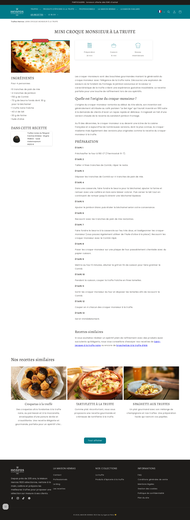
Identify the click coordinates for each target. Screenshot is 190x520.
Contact (57, 475)
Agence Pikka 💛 (110, 515)
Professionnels (60, 479)
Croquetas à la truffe (38, 404)
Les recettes (59, 488)
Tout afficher (95, 440)
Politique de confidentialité (151, 493)
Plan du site (143, 497)
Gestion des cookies (147, 488)
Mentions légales (146, 484)
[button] (35, 9)
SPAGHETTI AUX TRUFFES (151, 404)
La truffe (100, 475)
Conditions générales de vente (153, 479)
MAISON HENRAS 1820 (88, 515)
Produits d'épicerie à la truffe (110, 479)
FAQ (140, 475)
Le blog (56, 484)
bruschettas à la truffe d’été (131, 345)
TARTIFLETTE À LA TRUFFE (95, 404)
